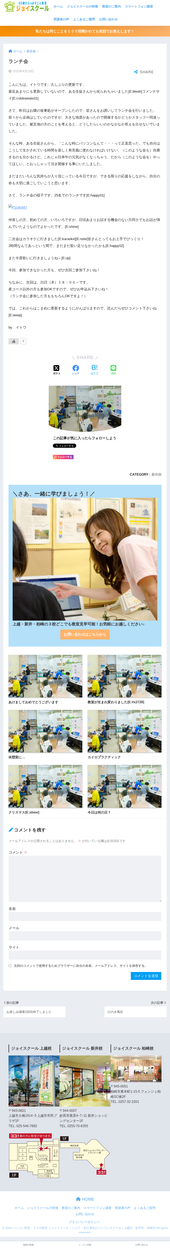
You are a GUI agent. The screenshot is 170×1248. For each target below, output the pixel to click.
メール (14, 928)
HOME (87, 1199)
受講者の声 (61, 19)
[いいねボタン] (13, 341)
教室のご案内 (111, 6)
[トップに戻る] (5, 1227)
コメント (18, 852)
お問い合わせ (108, 19)
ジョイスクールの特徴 (82, 6)
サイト (14, 947)
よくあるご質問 (84, 19)
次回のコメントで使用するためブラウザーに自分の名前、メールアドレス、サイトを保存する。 (81, 965)
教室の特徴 (28, 1245)
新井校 (157, 474)
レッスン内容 (85, 1245)
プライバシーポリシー (84, 1222)
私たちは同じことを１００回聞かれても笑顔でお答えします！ (85, 31)
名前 (12, 909)
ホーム (58, 6)
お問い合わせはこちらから (85, 634)
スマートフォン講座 (139, 6)
